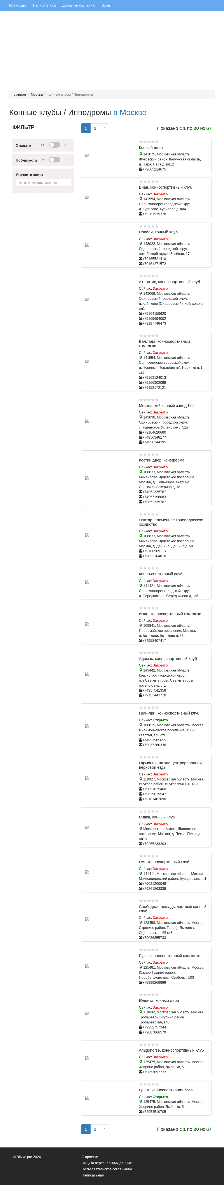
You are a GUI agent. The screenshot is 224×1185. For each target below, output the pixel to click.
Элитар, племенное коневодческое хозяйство (171, 522)
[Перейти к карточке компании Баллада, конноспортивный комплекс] (108, 361)
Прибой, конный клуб (158, 232)
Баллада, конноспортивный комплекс (164, 343)
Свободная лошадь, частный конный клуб (172, 908)
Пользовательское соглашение (107, 1169)
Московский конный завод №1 (166, 405)
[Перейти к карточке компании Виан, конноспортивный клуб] (108, 197)
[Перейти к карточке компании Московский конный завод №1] (108, 421)
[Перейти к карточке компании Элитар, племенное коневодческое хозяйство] (108, 535)
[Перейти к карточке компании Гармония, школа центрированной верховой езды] (108, 778)
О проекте (90, 1157)
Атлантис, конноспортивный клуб (169, 282)
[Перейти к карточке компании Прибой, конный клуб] (108, 245)
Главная (19, 94)
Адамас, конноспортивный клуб (168, 658)
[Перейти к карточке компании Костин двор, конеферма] (108, 478)
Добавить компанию (78, 5)
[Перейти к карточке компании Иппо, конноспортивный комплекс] (108, 624)
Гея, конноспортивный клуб (164, 862)
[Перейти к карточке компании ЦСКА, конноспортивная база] (108, 1098)
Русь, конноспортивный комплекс (169, 956)
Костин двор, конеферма (161, 460)
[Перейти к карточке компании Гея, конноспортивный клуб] (108, 872)
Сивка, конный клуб (157, 817)
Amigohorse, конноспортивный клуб (171, 1050)
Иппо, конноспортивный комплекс (170, 614)
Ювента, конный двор (159, 1000)
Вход (106, 5)
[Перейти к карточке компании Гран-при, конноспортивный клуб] (108, 726)
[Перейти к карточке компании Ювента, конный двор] (108, 1013)
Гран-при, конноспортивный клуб (169, 713)
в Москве (130, 112)
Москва (37, 94)
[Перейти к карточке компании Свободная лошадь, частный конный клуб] (108, 919)
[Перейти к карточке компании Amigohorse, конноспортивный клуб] (108, 1058)
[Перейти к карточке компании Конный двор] (108, 155)
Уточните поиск (29, 175)
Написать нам (44, 5)
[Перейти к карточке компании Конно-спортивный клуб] (108, 582)
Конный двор (151, 147)
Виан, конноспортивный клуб (165, 187)
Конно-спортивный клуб (160, 574)
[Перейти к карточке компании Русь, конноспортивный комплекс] (108, 966)
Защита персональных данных (107, 1163)
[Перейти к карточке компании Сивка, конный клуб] (108, 827)
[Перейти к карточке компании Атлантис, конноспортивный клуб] (108, 299)
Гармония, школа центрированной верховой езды (170, 765)
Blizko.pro (17, 5)
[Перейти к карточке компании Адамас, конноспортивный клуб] (108, 674)
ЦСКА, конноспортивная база (166, 1090)
